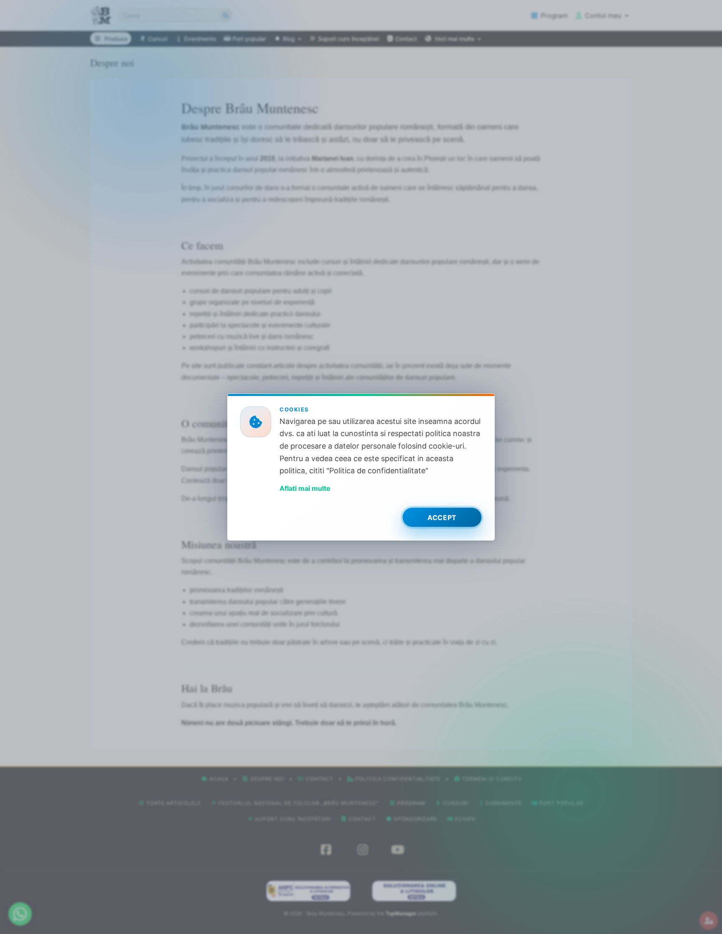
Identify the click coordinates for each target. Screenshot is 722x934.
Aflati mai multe (305, 488)
